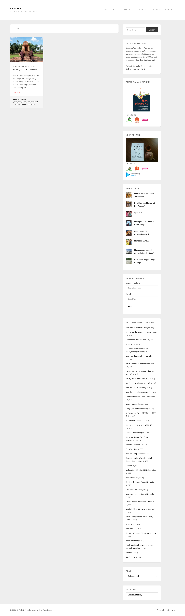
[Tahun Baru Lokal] (26, 49)
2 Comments (32, 70)
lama (24, 102)
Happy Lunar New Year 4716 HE (139, 425)
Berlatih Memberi (133, 444)
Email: (128, 294)
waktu (33, 104)
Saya (106, 10)
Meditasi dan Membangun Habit (139, 356)
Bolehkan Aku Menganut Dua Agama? (141, 332)
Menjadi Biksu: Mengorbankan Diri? (140, 509)
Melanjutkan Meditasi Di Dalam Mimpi (141, 470)
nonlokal (34, 102)
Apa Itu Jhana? (132, 344)
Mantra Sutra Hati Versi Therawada (140, 396)
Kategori (128, 10)
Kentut (129, 552)
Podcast (143, 10)
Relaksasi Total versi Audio (137, 383)
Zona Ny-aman (132, 540)
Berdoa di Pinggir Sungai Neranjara (141, 482)
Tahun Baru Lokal (24, 66)
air (16, 102)
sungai (17, 104)
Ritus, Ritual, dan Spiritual (137, 378)
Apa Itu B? (138, 212)
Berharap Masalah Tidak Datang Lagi (141, 533)
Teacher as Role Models (136, 339)
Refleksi (16, 8)
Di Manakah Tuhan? (133, 420)
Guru (115, 10)
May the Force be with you (137, 392)
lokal (28, 102)
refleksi (23, 99)
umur (28, 104)
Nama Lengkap (133, 283)
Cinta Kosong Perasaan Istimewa (140, 501)
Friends (129, 465)
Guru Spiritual (131, 449)
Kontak (169, 10)
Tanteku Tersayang (134, 432)
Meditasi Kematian (134, 489)
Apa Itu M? (130, 528)
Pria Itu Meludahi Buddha (136, 327)
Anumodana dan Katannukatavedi (140, 363)
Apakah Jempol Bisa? (135, 453)
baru (19, 102)
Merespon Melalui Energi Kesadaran (141, 494)
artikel (17, 99)
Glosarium (156, 10)
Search (152, 29)
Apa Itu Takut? (132, 477)
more (16, 92)
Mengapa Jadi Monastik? (136, 408)
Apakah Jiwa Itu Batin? (135, 387)
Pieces (160, 610)
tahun (23, 104)
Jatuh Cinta (130, 557)
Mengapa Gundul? (141, 240)
